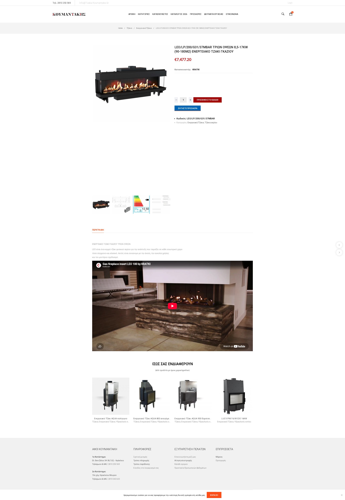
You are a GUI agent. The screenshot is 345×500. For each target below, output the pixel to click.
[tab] (98, 230)
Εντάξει (214, 495)
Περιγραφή (98, 230)
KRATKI (195, 69)
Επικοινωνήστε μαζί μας (185, 457)
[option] (131, 83)
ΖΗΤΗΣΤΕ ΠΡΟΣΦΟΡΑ (187, 108)
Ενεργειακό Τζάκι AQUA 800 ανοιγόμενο (152, 418)
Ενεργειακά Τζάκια (144, 28)
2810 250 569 (114, 464)
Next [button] (168, 118)
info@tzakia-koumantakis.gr (94, 2)
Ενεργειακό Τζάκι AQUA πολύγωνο (110, 418)
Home (120, 28)
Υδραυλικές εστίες (124, 422)
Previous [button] (95, 118)
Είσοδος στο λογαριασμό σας (146, 468)
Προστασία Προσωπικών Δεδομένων (190, 468)
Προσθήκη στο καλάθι (207, 100)
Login (290, 3)
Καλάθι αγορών (181, 464)
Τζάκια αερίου (211, 122)
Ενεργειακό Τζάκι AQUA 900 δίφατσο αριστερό (197, 418)
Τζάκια (129, 28)
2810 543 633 (114, 479)
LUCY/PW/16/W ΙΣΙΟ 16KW (234, 418)
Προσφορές (221, 460)
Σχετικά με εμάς (140, 457)
